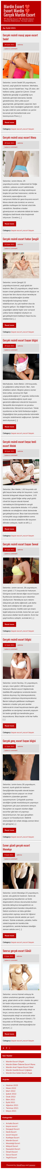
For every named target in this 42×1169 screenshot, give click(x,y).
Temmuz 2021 (12, 1108)
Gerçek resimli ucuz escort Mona (19, 137)
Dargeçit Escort (12, 1129)
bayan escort (16, 129)
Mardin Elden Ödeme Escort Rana (20, 1064)
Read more (9, 122)
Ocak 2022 (11, 1096)
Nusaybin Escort (13, 1149)
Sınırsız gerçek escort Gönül (17, 950)
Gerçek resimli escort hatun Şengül (21, 239)
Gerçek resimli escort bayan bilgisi (20, 340)
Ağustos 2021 (12, 1105)
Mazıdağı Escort (13, 1143)
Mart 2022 (10, 1091)
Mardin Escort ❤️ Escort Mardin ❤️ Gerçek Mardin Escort (19, 10)
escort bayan (28, 129)
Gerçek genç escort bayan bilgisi (19, 741)
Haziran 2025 (12, 1085)
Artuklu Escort (12, 1123)
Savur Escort (11, 1154)
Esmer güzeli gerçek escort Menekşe (16, 847)
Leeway (32, 1165)
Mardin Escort (12, 1140)
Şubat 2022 (11, 1094)
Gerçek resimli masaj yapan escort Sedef (20, 37)
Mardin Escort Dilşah (15, 1061)
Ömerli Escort (12, 1152)
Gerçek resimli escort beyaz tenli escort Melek (19, 443)
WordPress (20, 1165)
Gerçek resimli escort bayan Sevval (20, 544)
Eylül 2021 (10, 1102)
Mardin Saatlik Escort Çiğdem (19, 1070)
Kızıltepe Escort (12, 1137)
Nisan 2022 (11, 1088)
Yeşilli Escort (11, 1157)
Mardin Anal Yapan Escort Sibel (19, 1067)
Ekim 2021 (10, 1099)
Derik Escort (11, 1132)
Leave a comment (10, 49)
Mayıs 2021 (11, 1111)
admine (20, 45)
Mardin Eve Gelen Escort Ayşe (19, 1073)
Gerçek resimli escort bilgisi (17, 639)
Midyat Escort (12, 1146)
